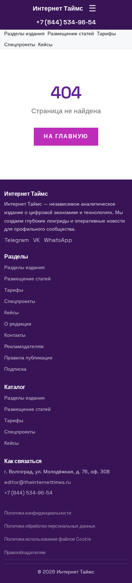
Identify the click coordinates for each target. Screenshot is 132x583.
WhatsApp (58, 240)
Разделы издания (24, 34)
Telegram (16, 240)
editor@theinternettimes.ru (37, 482)
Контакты (14, 335)
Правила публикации (28, 357)
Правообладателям (24, 552)
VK (36, 240)
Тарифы (106, 34)
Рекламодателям (24, 346)
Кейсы (45, 45)
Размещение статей (71, 34)
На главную (66, 136)
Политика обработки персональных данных (49, 526)
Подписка (15, 369)
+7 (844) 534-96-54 (66, 22)
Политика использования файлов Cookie (47, 539)
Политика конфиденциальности (37, 513)
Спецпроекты (19, 45)
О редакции (17, 324)
